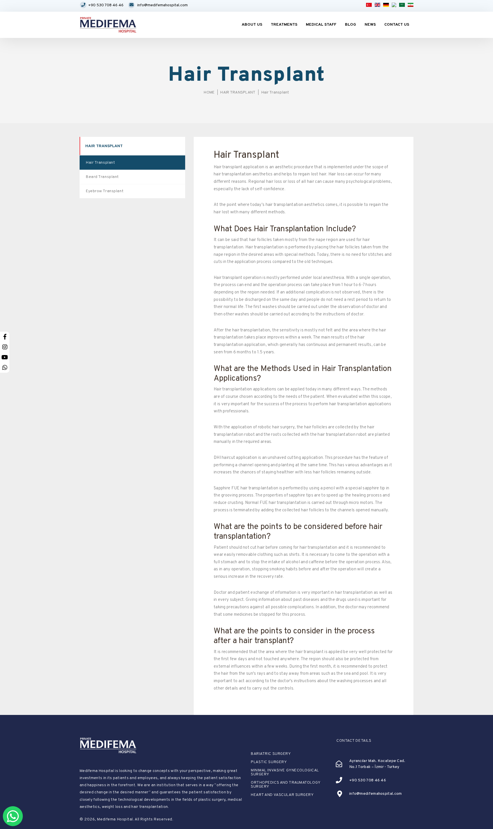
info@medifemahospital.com (162, 5)
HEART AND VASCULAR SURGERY (282, 795)
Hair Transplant (275, 93)
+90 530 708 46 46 (106, 5)
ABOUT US (252, 24)
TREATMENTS (284, 24)
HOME (209, 93)
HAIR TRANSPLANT (237, 93)
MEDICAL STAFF (321, 24)
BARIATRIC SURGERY (271, 754)
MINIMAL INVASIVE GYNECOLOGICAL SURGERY (285, 773)
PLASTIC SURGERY (269, 762)
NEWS (370, 24)
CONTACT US (396, 24)
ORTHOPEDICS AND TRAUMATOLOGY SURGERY (285, 785)
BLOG (350, 24)
